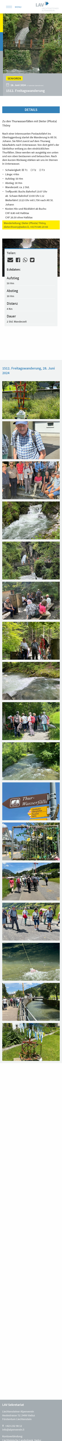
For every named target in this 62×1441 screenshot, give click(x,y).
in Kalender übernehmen (35, 85)
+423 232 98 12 (13, 1426)
